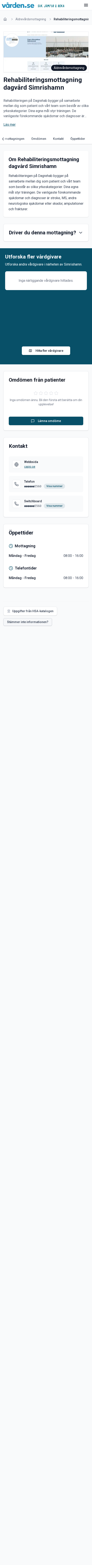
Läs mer (9, 125)
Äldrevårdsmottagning (30, 19)
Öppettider (77, 138)
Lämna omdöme (49, 421)
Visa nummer (54, 486)
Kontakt (58, 138)
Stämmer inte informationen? (27, 622)
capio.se (29, 466)
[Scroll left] (4, 139)
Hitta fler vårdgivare (49, 350)
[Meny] (86, 5)
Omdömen (38, 138)
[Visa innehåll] (80, 232)
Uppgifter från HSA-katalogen (32, 611)
